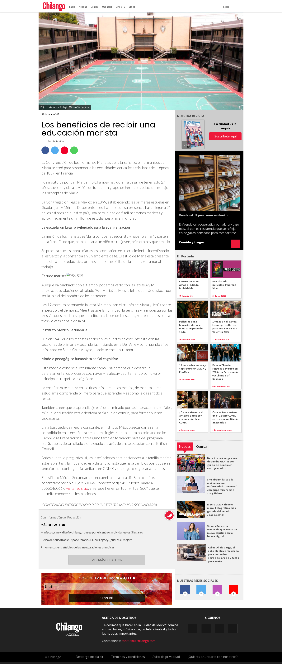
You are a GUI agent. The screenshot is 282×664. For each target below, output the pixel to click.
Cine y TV (120, 6)
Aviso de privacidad (166, 657)
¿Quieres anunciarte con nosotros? (212, 657)
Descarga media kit (89, 657)
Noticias (83, 6)
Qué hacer (107, 6)
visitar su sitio (77, 488)
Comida (94, 6)
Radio (72, 6)
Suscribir (107, 598)
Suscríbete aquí (225, 136)
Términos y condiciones (128, 657)
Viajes (132, 6)
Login (226, 6)
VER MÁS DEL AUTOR (107, 560)
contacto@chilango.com (138, 641)
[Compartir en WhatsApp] (74, 150)
